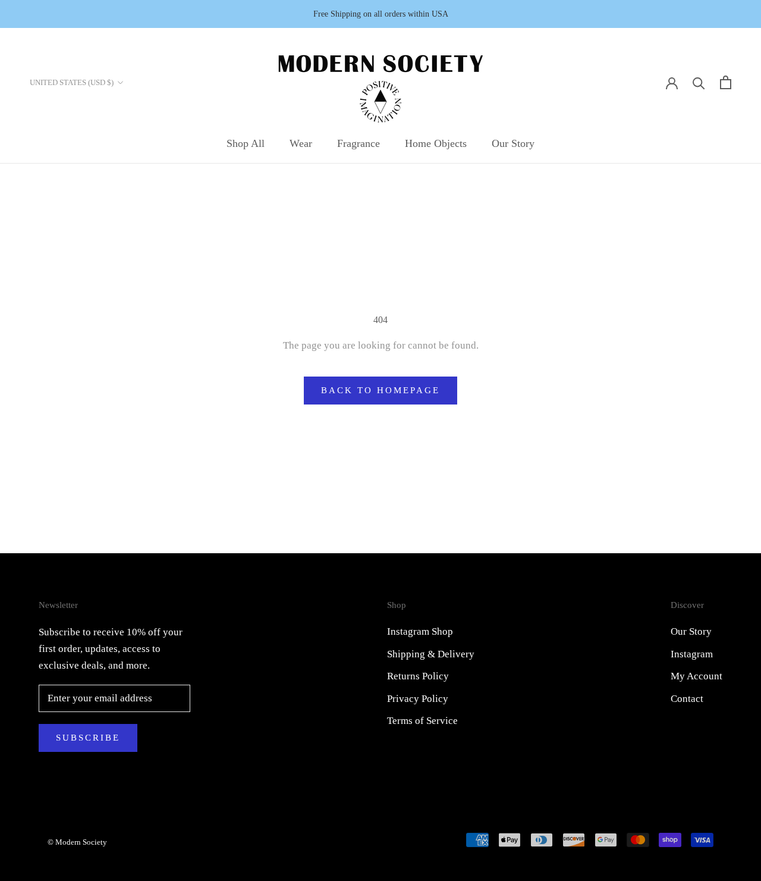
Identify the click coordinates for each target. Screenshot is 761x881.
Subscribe (88, 737)
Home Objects (436, 143)
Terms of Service (422, 720)
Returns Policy (418, 676)
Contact (687, 698)
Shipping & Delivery (430, 654)
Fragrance (358, 143)
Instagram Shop (420, 631)
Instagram (692, 654)
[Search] (699, 82)
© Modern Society (77, 842)
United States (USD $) (72, 82)
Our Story (513, 143)
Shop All (246, 143)
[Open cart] (725, 82)
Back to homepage (380, 390)
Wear (301, 143)
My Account (696, 676)
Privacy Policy (417, 698)
